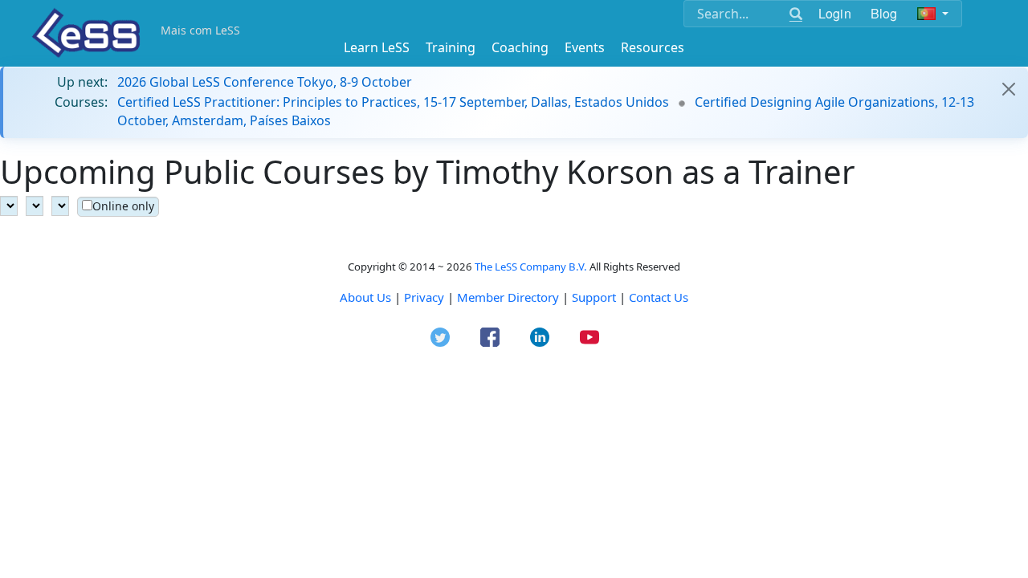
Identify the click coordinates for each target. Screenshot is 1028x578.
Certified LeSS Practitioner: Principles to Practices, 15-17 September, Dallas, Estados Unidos (393, 102)
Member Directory (508, 297)
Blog (884, 13)
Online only (123, 206)
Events (585, 47)
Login (834, 13)
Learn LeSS (377, 47)
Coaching (520, 47)
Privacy (424, 297)
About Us (365, 297)
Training (450, 47)
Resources (652, 47)
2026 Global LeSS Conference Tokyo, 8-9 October (264, 82)
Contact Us (658, 297)
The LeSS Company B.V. (531, 266)
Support (594, 297)
